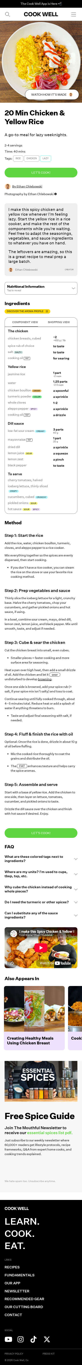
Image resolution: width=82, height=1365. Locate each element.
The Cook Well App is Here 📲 (41, 4)
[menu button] (74, 14)
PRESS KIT (49, 1353)
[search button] (7, 14)
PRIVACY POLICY (14, 1353)
